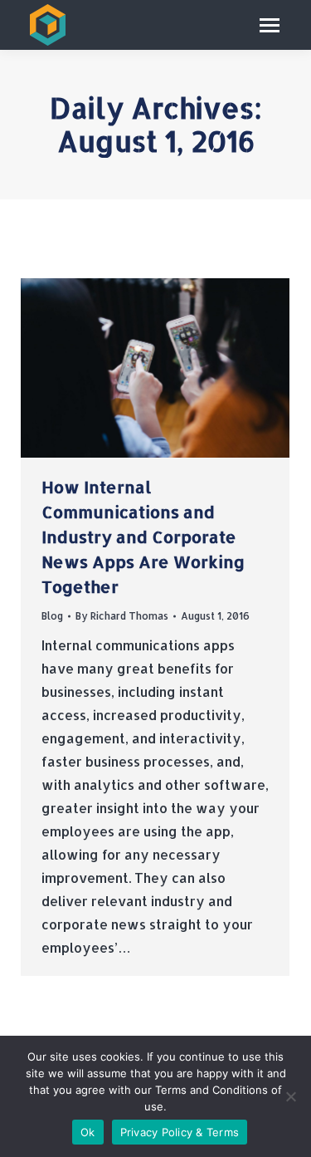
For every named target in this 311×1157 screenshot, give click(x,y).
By (121, 616)
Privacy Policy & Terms (180, 1132)
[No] (290, 1096)
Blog (52, 616)
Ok (87, 1132)
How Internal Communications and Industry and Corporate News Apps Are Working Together (143, 536)
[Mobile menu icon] (269, 25)
